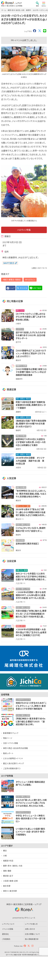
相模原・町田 (8, 861)
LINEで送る (37, 288)
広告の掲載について (32, 934)
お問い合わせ (30, 929)
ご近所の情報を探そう (11, 768)
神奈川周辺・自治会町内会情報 (15, 748)
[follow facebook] (25, 946)
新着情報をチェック (10, 733)
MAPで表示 (8, 263)
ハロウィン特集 (24, 230)
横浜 (5, 850)
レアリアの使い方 (31, 924)
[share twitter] (39, 31)
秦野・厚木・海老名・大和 (12, 866)
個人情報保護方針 (32, 939)
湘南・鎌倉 (7, 871)
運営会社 (5, 934)
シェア (12, 288)
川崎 (5, 856)
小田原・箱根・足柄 (10, 881)
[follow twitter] (29, 946)
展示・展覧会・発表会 (12, 279)
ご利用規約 (6, 939)
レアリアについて (8, 924)
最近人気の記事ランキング (13, 763)
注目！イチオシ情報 (10, 743)
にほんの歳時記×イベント (13, 758)
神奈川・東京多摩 (10, 891)
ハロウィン (30, 279)
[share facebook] (34, 31)
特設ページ (7, 738)
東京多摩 (6, 886)
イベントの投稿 (7, 929)
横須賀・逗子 (8, 876)
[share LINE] (44, 31)
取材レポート (8, 753)
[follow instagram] (32, 946)
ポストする (23, 288)
